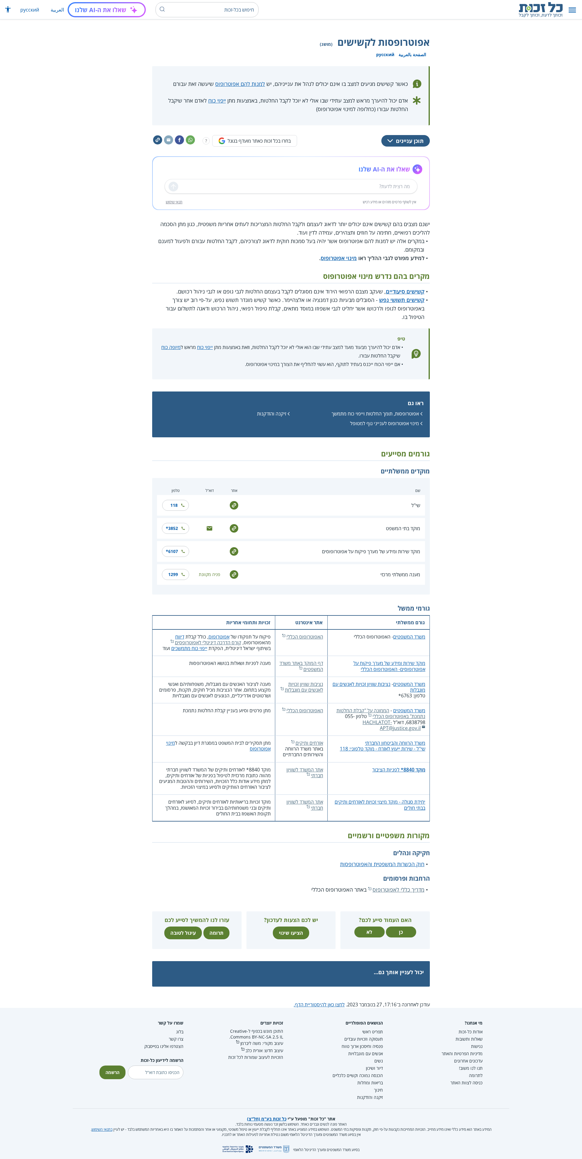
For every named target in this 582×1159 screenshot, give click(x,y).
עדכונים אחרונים (468, 1061)
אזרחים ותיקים (309, 743)
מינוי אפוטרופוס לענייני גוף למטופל (384, 423)
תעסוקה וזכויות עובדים (363, 1039)
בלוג (179, 1032)
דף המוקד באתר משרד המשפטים (301, 666)
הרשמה (112, 1072)
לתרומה (476, 1075)
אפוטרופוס (219, 636)
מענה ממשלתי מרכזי (400, 574)
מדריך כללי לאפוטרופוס (398, 889)
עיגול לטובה (183, 933)
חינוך (378, 1090)
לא (369, 932)
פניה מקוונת (209, 574)
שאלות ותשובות (469, 1039)
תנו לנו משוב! (471, 1068)
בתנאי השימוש (102, 1129)
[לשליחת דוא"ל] (209, 528)
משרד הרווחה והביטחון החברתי (395, 743)
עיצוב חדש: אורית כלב (264, 1050)
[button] (572, 10)
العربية (57, 9)
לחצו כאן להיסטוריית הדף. (319, 1004)
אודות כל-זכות (471, 1032)
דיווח (179, 636)
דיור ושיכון (374, 1068)
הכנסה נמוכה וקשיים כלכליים (358, 1075)
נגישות (477, 1046)
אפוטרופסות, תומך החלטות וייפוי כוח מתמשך (375, 413)
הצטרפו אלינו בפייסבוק (163, 1046)
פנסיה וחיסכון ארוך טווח (362, 1046)
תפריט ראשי (372, 1032)
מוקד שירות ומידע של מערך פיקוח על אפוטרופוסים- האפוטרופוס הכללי (389, 666)
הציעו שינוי (291, 933)
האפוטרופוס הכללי (304, 636)
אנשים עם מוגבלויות (365, 1053)
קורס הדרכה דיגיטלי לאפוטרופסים (208, 642)
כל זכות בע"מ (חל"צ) (266, 1119)
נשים (378, 1061)
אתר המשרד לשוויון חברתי (304, 772)
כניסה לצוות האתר (466, 1083)
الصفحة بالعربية (412, 54)
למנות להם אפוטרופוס (240, 83)
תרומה (216, 933)
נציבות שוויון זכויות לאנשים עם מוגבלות (379, 687)
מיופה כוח (171, 347)
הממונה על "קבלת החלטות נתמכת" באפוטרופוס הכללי (380, 713)
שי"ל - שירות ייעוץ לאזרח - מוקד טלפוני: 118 (382, 748)
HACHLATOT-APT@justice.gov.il (392, 725)
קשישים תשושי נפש (401, 299)
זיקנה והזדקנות (271, 413)
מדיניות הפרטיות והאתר (462, 1053)
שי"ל (415, 505)
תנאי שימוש (174, 202)
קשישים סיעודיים (405, 291)
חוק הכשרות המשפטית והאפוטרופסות (382, 864)
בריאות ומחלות (370, 1083)
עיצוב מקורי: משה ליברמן (261, 1043)
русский (29, 9)
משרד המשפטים (409, 636)
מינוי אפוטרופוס (339, 258)
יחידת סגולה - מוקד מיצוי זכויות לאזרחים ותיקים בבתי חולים (380, 804)
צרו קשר (176, 1039)
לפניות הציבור (398, 769)
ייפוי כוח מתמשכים (189, 648)
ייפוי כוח (217, 100)
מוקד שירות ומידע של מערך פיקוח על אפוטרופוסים (371, 551)
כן (401, 932)
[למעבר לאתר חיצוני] (234, 505)
